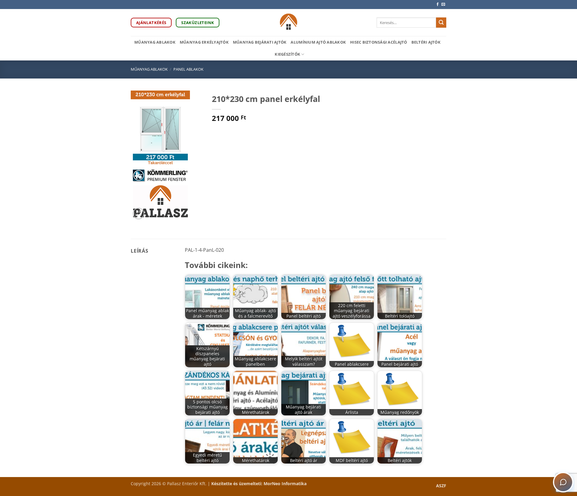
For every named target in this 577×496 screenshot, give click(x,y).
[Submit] (441, 22)
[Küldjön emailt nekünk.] (443, 4)
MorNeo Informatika (285, 483)
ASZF (441, 485)
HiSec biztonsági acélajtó (378, 42)
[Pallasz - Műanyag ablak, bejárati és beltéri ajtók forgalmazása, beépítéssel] (288, 22)
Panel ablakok (188, 69)
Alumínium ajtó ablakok (318, 42)
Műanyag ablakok (155, 42)
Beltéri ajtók (426, 42)
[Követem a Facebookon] (437, 4)
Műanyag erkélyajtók (204, 42)
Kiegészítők (287, 54)
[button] (139, 214)
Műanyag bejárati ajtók (260, 42)
